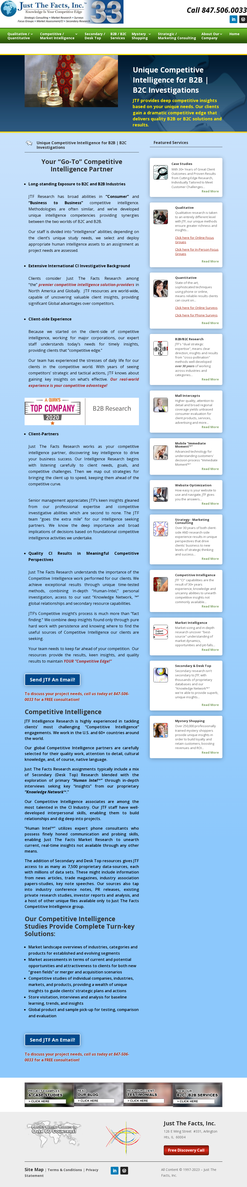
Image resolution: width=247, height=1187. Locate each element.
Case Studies (182, 164)
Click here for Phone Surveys (196, 315)
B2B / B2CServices (118, 36)
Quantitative (186, 277)
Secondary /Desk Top (95, 36)
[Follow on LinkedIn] (233, 19)
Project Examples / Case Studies (137, 48)
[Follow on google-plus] (243, 19)
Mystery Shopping (190, 721)
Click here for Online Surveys (196, 308)
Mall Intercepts (187, 395)
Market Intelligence (191, 622)
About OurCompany (210, 36)
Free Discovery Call (186, 1150)
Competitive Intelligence (195, 575)
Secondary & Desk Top (193, 666)
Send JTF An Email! (52, 679)
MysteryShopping (140, 36)
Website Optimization (193, 485)
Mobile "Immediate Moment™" (190, 445)
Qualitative (184, 207)
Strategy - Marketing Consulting (192, 521)
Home (234, 34)
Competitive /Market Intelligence (57, 36)
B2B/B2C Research (189, 339)
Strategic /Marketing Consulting (177, 36)
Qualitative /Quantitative (18, 36)
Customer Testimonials (104, 48)
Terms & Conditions (65, 1169)
